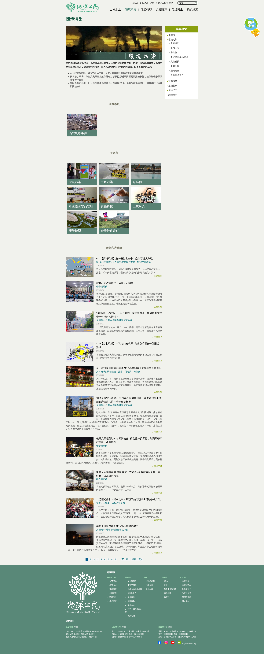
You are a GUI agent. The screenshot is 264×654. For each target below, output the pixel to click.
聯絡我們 (131, 616)
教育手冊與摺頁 (170, 589)
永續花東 (161, 9)
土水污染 (174, 48)
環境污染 (130, 9)
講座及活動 (150, 581)
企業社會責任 (177, 75)
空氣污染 (174, 43)
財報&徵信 (132, 593)
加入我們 (183, 577)
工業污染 (174, 66)
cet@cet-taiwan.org (190, 644)
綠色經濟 (192, 9)
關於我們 (168, 3)
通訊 (166, 581)
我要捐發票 (186, 593)
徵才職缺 (185, 601)
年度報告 (131, 597)
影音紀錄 (149, 589)
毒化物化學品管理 (179, 57)
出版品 (159, 3)
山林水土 (115, 9)
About (135, 3)
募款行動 (131, 601)
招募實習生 (186, 589)
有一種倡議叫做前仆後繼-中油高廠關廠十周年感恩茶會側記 (128, 368)
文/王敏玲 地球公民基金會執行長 (112, 529)
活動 (152, 3)
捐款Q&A (131, 605)
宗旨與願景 (132, 581)
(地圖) (76, 627)
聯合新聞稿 (101, 286)
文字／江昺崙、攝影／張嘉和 (110, 503)
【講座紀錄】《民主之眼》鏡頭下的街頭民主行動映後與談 (128, 499)
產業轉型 (174, 70)
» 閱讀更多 (157, 276)
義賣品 (166, 597)
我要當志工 (186, 585)
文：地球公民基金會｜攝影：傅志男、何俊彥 (118, 371)
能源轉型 (146, 9)
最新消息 (144, 3)
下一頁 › (125, 559)
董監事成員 (132, 585)
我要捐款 (185, 581)
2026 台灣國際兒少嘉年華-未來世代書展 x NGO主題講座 (123, 262)
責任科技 (174, 61)
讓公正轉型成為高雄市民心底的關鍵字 (117, 526)
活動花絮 (149, 585)
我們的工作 (111, 577)
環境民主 (177, 9)
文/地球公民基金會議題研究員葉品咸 (114, 320)
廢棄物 (173, 52)
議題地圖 (167, 593)
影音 (166, 585)
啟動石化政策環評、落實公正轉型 (114, 283)
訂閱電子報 (186, 597)
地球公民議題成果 (135, 589)
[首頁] (83, 7)
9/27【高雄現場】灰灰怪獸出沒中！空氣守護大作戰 (124, 258)
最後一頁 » (137, 559)
